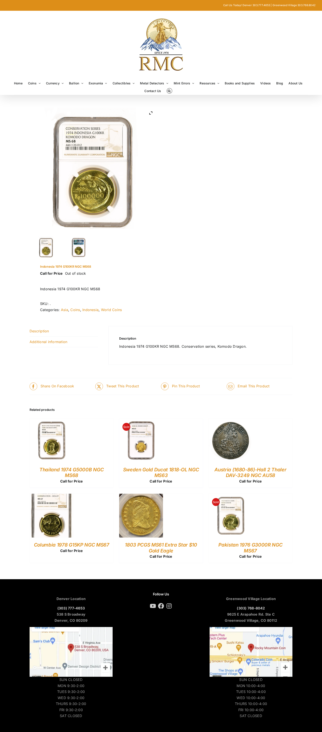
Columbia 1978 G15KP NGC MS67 (71, 545)
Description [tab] (39, 331)
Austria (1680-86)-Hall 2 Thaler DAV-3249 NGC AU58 (250, 472)
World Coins (111, 310)
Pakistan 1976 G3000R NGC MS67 (250, 547)
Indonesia (90, 310)
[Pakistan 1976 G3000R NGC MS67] (231, 496)
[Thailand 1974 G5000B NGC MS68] (52, 421)
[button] (169, 91)
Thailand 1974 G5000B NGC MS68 (71, 472)
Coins (75, 310)
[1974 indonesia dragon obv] (46, 247)
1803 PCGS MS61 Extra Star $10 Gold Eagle (161, 547)
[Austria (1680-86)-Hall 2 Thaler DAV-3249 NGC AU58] (231, 421)
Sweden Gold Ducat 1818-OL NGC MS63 (161, 472)
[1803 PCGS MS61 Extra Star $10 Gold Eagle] (141, 496)
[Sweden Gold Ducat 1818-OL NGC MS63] (141, 421)
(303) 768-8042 (251, 608)
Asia (64, 310)
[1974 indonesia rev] (79, 247)
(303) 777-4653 (71, 608)
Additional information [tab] (48, 342)
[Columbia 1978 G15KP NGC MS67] (52, 496)
